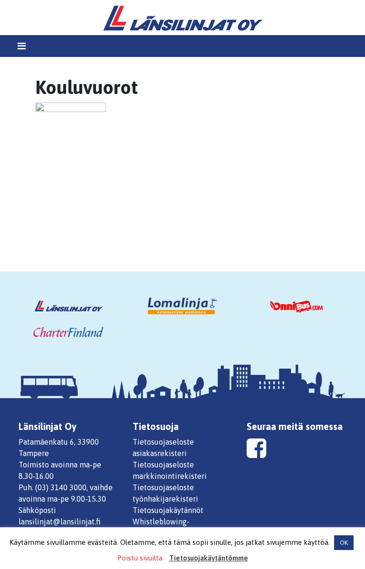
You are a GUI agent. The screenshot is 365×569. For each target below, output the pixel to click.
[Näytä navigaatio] (21, 46)
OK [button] (344, 542)
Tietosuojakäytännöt (168, 510)
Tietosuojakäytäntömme (208, 558)
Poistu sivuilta (140, 558)
